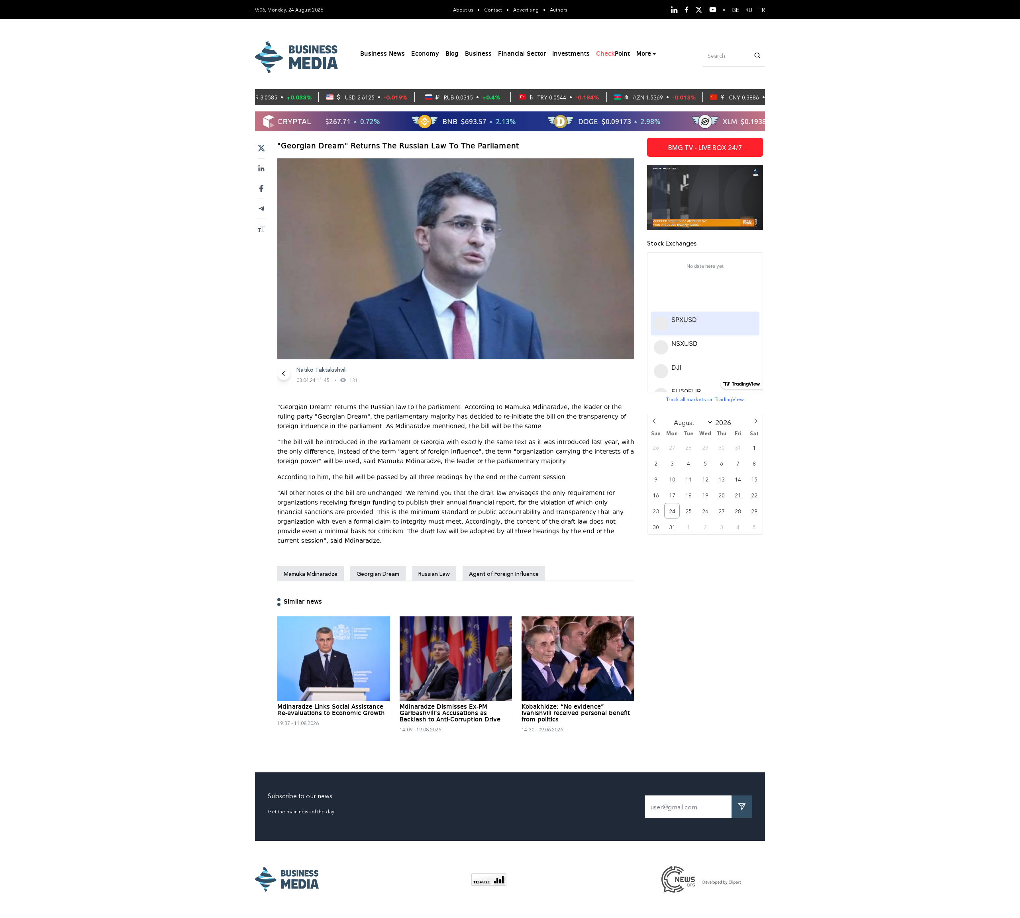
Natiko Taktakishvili (321, 369)
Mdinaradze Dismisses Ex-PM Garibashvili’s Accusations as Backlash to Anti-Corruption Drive (450, 713)
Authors (558, 9)
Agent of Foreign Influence (504, 573)
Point (613, 54)
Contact (493, 9)
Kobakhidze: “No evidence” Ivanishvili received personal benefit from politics (576, 713)
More (643, 54)
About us (463, 9)
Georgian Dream (378, 573)
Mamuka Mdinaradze (310, 573)
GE (735, 10)
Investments (571, 54)
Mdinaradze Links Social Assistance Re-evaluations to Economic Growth (331, 710)
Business (478, 54)
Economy (425, 54)
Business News (382, 54)
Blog (452, 54)
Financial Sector (522, 54)
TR (762, 10)
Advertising (526, 9)
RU (748, 10)
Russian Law (434, 573)
